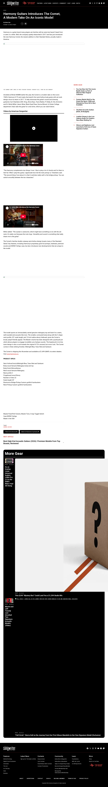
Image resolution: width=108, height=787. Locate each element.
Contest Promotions (43, 766)
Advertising (30, 778)
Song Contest (41, 759)
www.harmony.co (12, 354)
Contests (55, 3)
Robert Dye (7, 22)
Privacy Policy (83, 778)
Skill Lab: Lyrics (76, 761)
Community (62, 3)
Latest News (47, 3)
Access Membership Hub (61, 768)
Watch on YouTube (94, 761)
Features (40, 3)
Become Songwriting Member (62, 766)
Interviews (6, 763)
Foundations (75, 759)
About (21, 778)
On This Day (6, 768)
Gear (4, 10)
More (91, 756)
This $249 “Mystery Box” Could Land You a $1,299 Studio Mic (38, 595)
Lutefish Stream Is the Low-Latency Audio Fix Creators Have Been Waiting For (85, 118)
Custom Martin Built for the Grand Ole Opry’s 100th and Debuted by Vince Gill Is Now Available (86, 102)
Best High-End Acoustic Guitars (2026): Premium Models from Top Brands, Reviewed (31, 442)
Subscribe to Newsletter (61, 761)
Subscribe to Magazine (61, 759)
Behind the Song (7, 759)
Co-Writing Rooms (76, 763)
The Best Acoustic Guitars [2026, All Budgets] (85, 111)
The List (5, 766)
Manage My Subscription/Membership (61, 771)
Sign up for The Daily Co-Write (28, 759)
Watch (78, 3)
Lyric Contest (41, 761)
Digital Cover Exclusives (9, 761)
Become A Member (59, 778)
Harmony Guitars (7, 426)
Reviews (5, 773)
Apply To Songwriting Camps (62, 763)
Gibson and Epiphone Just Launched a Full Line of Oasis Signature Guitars (86, 127)
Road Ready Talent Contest (45, 763)
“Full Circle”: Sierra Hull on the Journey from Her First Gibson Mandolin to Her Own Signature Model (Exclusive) (58, 735)
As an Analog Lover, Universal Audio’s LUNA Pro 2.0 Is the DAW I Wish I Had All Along (9, 476)
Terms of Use (72, 778)
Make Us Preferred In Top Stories (29, 431)
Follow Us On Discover (10, 431)
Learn (73, 3)
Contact (40, 778)
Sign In (48, 778)
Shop (69, 3)
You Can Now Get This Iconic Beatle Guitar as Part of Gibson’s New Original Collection (86, 91)
